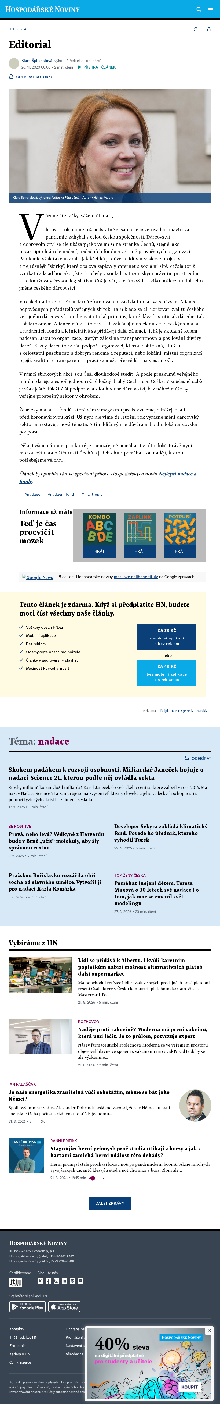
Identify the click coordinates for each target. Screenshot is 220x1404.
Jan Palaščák (22, 1084)
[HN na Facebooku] (48, 1281)
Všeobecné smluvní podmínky (90, 1354)
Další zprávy (110, 1203)
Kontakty (16, 1329)
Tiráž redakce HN (23, 1337)
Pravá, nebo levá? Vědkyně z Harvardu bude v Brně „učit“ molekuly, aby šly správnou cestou (56, 841)
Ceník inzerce (20, 1362)
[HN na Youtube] (80, 1281)
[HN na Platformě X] (40, 1281)
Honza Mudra (103, 198)
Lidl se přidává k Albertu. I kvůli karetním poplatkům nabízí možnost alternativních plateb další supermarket (140, 967)
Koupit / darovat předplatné (165, 1329)
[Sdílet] (196, 29)
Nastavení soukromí (82, 1346)
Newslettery (152, 1346)
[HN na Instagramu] (56, 1281)
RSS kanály (151, 1354)
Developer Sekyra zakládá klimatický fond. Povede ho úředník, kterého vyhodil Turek (160, 833)
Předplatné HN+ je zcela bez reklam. (184, 711)
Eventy (147, 1337)
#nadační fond (61, 494)
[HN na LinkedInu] (64, 1281)
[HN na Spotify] (72, 1281)
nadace (53, 741)
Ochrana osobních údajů (86, 1329)
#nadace (32, 494)
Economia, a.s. (43, 1251)
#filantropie (92, 494)
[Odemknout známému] (208, 29)
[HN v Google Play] (27, 1306)
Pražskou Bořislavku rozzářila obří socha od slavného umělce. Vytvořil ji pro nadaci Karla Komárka (55, 882)
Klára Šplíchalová (36, 60)
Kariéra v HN (19, 1354)
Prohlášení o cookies (82, 1337)
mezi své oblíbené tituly (136, 576)
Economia (17, 1346)
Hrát (99, 551)
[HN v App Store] (64, 1306)
